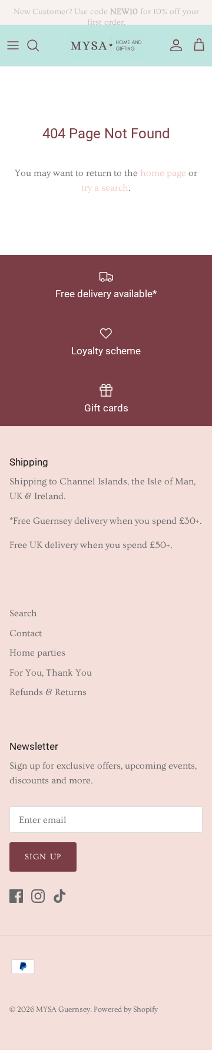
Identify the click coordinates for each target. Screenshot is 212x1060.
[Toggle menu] (13, 45)
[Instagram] (38, 896)
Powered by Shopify (126, 1009)
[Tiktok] (60, 896)
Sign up (43, 857)
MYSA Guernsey (63, 1009)
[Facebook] (16, 896)
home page (163, 173)
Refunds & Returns (48, 692)
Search (23, 613)
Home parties (37, 652)
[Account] (173, 45)
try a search (104, 187)
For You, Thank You (50, 672)
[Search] (39, 45)
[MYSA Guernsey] (106, 45)
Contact (25, 633)
